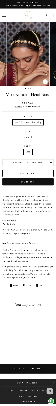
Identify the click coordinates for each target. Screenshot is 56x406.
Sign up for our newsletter (27, 390)
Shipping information (28, 163)
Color (28, 146)
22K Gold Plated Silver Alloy (28, 122)
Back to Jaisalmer (30, 369)
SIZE (28, 131)
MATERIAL (28, 117)
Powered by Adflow (28, 401)
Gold (28, 151)
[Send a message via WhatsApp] (51, 401)
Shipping (18, 106)
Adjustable (28, 137)
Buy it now (28, 182)
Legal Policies (27, 383)
